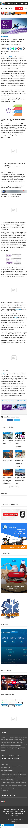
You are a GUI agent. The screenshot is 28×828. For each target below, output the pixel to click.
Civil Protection (20, 809)
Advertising (22, 811)
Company (16, 811)
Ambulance (18, 309)
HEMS (10, 56)
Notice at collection (4, 826)
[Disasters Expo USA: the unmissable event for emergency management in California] (20, 435)
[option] (14, 575)
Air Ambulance (6, 51)
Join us (7, 813)
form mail (11, 770)
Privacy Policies (19, 813)
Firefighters (6, 811)
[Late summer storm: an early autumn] (14, 575)
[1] (19, 196)
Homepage (6, 809)
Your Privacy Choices (9, 825)
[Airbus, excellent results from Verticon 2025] (14, 646)
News (14, 560)
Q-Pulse (16, 317)
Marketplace (5, 36)
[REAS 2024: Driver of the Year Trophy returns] (8, 435)
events (17, 51)
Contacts (12, 813)
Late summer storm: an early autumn (14, 588)
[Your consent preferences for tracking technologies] (2, 825)
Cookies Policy (14, 815)
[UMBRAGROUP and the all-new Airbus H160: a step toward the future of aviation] (20, 472)
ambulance (13, 51)
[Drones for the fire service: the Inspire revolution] (8, 454)
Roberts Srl (14, 821)
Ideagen (3, 373)
